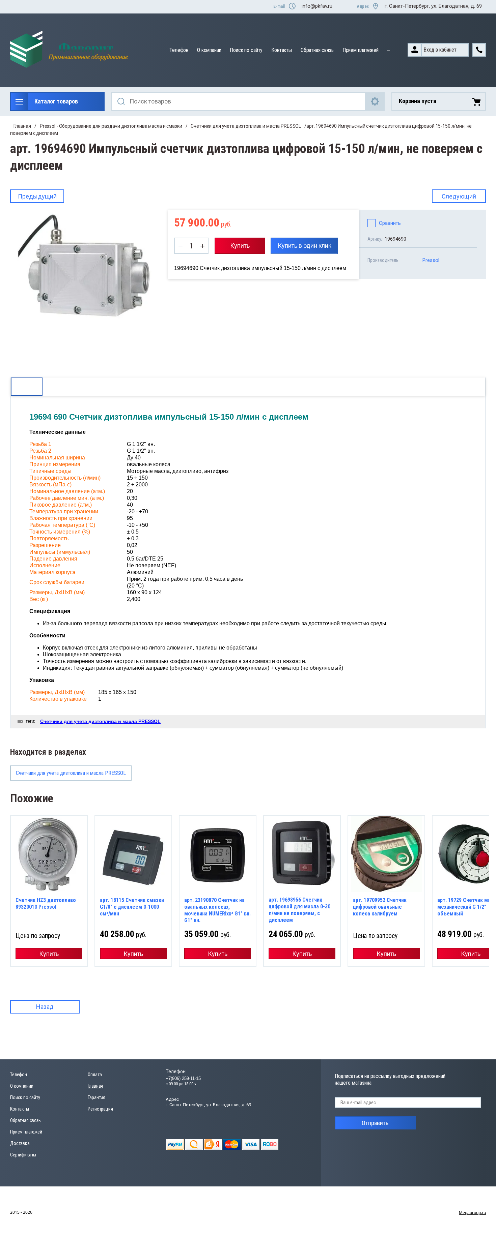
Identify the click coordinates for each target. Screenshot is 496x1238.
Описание (27, 386)
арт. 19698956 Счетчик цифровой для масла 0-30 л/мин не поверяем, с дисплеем (299, 910)
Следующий (459, 196)
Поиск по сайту (246, 50)
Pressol (430, 260)
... (388, 49)
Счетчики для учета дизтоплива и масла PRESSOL (246, 126)
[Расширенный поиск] (375, 101)
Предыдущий (37, 196)
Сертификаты (23, 1154)
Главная (22, 126)
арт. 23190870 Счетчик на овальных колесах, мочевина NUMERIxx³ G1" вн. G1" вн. (217, 910)
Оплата (95, 1074)
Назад (45, 1006)
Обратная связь (317, 50)
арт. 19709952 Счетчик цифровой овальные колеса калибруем (380, 907)
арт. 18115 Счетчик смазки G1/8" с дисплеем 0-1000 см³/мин (132, 907)
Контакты (281, 50)
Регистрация (100, 1109)
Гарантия (96, 1097)
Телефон (178, 50)
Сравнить (390, 223)
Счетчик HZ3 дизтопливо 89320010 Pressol (46, 903)
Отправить (375, 1122)
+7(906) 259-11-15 (183, 1078)
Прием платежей (360, 50)
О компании (209, 50)
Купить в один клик (304, 245)
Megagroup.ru (472, 1212)
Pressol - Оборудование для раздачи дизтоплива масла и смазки (111, 126)
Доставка (20, 1143)
